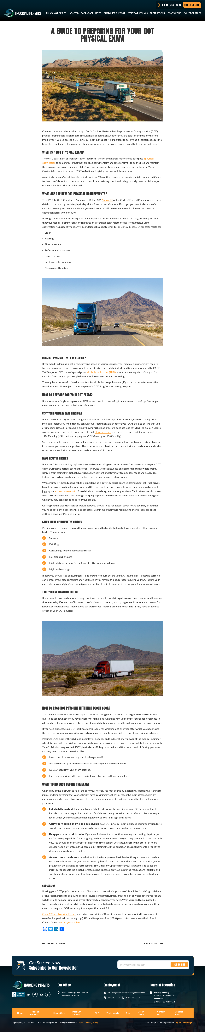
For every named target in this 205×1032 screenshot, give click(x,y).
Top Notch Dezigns (184, 1022)
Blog (128, 1013)
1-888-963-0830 (133, 997)
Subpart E (107, 200)
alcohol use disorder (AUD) (101, 372)
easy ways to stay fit (66, 491)
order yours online (70, 922)
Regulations (59, 1013)
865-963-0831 (114, 997)
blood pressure (103, 431)
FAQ (97, 1013)
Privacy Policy (91, 1022)
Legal (80, 1022)
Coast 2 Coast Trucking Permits (59, 914)
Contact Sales (192, 13)
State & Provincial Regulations (146, 13)
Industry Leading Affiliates (85, 13)
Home (20, 1013)
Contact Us (174, 13)
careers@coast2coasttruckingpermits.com (126, 992)
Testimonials (112, 1013)
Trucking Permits (56, 13)
